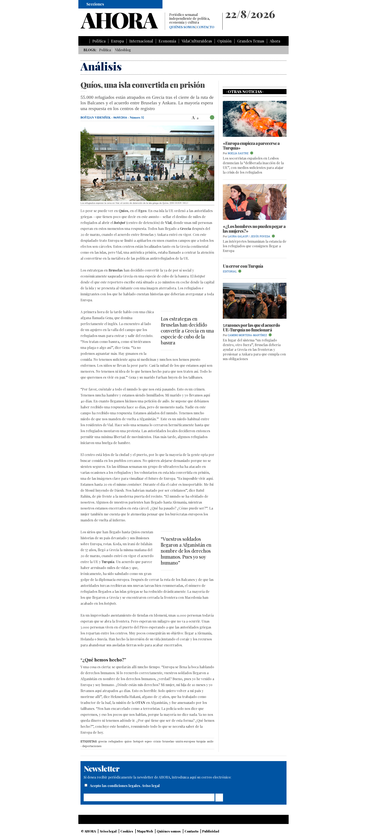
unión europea (185, 741)
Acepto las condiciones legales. (116, 785)
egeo (148, 741)
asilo (210, 741)
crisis (157, 741)
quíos (127, 741)
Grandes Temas (250, 41)
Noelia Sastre (238, 153)
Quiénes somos (182, 27)
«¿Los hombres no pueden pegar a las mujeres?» (254, 228)
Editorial (230, 271)
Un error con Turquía (243, 266)
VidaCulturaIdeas (197, 41)
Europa (117, 41)
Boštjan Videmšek (95, 117)
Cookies (126, 831)
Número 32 (137, 117)
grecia (102, 741)
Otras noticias (245, 91)
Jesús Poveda (260, 236)
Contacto (205, 27)
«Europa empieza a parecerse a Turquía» (251, 145)
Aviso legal (151, 785)
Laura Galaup (238, 236)
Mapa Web (145, 831)
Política (99, 41)
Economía (167, 41)
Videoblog (123, 50)
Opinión (224, 41)
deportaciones (92, 746)
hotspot (138, 741)
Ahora (275, 41)
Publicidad (210, 831)
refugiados (115, 741)
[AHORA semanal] (122, 21)
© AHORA (88, 831)
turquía (200, 741)
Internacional (141, 41)
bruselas (168, 741)
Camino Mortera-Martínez (248, 335)
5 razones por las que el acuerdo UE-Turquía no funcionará (251, 327)
